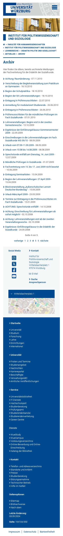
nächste (44, 240)
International (17, 346)
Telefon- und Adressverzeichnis (26, 466)
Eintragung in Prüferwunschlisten (21, 109)
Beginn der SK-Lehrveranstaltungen (22, 96)
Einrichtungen (17, 343)
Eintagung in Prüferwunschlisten (21, 100)
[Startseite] (4, 44)
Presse (14, 472)
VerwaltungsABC (19, 378)
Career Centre (17, 419)
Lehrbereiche (12, 51)
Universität (16, 330)
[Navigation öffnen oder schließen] (54, 7)
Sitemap (15, 501)
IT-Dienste (16, 400)
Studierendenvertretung (22, 416)
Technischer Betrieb (20, 482)
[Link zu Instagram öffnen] (12, 258)
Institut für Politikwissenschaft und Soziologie (30, 48)
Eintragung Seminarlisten (17, 174)
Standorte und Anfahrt (21, 469)
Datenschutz (30, 531)
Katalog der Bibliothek (21, 451)
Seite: (12, 521)
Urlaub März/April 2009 (16, 194)
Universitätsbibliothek (21, 396)
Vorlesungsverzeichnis (22, 441)
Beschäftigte (17, 374)
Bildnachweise (18, 504)
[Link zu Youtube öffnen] (12, 276)
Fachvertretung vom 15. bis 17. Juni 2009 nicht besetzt (32, 166)
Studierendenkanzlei (21, 413)
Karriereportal (17, 371)
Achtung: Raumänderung (17, 78)
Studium (15, 333)
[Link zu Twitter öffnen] (12, 264)
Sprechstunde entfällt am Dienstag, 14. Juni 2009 (29, 154)
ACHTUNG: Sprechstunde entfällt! (21, 206)
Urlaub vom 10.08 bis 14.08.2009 (21, 149)
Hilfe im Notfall (18, 486)
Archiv (21, 54)
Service (14, 389)
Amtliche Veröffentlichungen (25, 381)
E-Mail (35, 273)
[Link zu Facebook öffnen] (12, 270)
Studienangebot (18, 365)
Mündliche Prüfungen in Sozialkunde (23, 162)
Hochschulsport (18, 403)
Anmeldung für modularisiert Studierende (25, 105)
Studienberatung (19, 406)
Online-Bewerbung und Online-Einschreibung (26, 446)
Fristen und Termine (20, 361)
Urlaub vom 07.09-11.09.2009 (19, 145)
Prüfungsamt (17, 409)
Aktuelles (10, 54)
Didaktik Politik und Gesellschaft (39, 51)
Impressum (14, 531)
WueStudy (16, 434)
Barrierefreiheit (47, 531)
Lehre (13, 339)
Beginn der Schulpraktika (17, 91)
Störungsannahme (20, 479)
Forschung (16, 336)
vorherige (18, 240)
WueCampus (17, 438)
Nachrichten (17, 368)
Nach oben (16, 507)
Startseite (15, 323)
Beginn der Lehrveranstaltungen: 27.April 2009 (27, 179)
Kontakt (35, 251)
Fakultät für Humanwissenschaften (26, 44)
